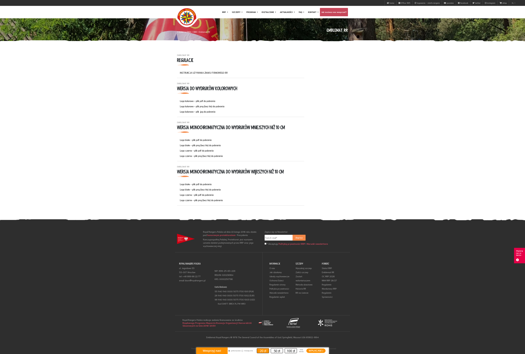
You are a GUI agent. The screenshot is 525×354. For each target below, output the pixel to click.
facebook (464, 3)
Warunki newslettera (317, 243)
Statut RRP (327, 268)
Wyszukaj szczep (304, 268)
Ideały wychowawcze (279, 276)
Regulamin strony (277, 284)
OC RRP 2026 (328, 276)
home (391, 3)
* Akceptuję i (297, 243)
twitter (477, 3)
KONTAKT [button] (312, 12)
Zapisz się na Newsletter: (276, 231)
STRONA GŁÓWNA (184, 32)
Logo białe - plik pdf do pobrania (196, 139)
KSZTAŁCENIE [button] (268, 12)
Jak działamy (275, 272)
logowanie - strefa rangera (428, 3)
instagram (490, 3)
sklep (504, 3)
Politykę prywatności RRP (291, 243)
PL (513, 3)
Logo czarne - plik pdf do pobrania (197, 150)
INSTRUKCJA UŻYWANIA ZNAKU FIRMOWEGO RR (204, 72)
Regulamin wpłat (277, 296)
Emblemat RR (204, 32)
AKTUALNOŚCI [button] (286, 12)
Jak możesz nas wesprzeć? (334, 12)
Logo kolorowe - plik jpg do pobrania (197, 111)
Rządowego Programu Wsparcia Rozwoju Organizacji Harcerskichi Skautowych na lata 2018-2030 (217, 324)
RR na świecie (302, 292)
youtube (450, 3)
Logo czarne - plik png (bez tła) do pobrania (201, 155)
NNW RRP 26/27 (329, 280)
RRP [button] (224, 12)
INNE (195, 32)
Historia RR (301, 288)
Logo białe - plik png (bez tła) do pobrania (200, 145)
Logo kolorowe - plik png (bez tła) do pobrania (202, 106)
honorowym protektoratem (221, 235)
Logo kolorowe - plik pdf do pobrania (197, 100)
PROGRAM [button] (251, 12)
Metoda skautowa (304, 284)
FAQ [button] (301, 12)
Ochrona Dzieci (276, 280)
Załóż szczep (302, 272)
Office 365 (405, 3)
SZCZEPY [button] (236, 12)
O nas (272, 268)
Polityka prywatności (279, 288)
